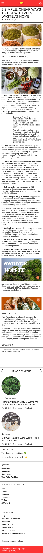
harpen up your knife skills (29, 201)
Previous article (10, 398)
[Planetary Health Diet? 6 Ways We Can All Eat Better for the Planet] (11, 385)
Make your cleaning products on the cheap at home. (21, 241)
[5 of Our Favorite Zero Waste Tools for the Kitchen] (11, 421)
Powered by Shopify (9, 550)
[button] (40, 3)
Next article (6, 434)
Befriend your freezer (13, 228)
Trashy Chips (20, 549)
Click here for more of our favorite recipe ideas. (20, 223)
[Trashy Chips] (21, 3)
